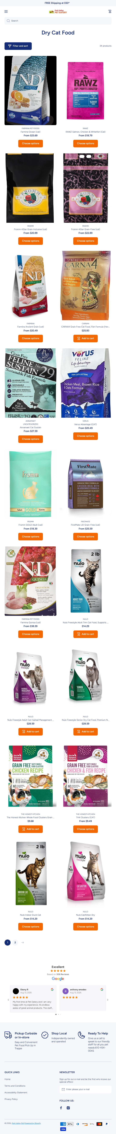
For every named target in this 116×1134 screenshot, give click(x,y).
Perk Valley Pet (18, 1123)
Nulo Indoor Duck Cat (30, 915)
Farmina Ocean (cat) (30, 132)
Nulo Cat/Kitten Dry (85, 915)
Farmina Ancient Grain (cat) (30, 327)
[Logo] (58, 11)
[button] (109, 11)
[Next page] (22, 943)
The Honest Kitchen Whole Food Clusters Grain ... (30, 817)
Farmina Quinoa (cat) (31, 622)
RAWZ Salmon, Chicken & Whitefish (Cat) (85, 132)
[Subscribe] (107, 1089)
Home (7, 1079)
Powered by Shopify (32, 1123)
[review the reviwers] (52, 990)
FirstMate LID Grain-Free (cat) (85, 525)
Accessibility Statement (16, 1092)
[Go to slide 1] (55, 1014)
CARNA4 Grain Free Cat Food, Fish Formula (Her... (85, 327)
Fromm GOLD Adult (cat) (31, 525)
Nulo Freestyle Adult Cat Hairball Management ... (30, 720)
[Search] (7, 21)
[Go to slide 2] (58, 1014)
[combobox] (58, 21)
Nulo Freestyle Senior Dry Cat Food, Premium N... (85, 720)
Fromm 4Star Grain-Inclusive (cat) (30, 229)
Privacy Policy (11, 1099)
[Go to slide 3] (60, 1014)
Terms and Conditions (15, 1086)
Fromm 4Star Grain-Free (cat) (85, 229)
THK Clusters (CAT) (85, 817)
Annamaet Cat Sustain (30, 427)
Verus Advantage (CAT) (85, 424)
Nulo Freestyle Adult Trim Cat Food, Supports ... (85, 622)
